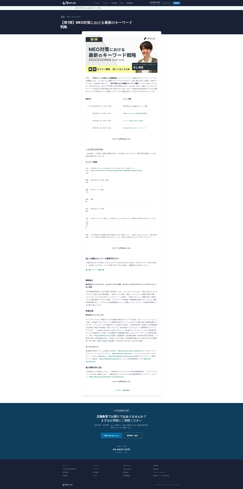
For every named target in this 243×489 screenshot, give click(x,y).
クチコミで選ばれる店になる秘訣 (133, 120)
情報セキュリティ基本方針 (161, 475)
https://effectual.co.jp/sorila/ (109, 359)
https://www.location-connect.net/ (130, 351)
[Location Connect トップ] (68, 485)
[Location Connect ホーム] (69, 3)
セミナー (106, 3)
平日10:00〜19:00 (155, 3)
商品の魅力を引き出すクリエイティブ (134, 128)
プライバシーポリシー (160, 472)
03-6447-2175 (121, 449)
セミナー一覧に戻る (121, 390)
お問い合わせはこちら (111, 435)
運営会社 (156, 469)
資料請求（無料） (133, 435)
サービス (96, 3)
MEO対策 (65, 472)
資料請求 (176, 3)
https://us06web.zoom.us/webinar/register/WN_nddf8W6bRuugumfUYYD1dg (116, 170)
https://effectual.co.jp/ (102, 335)
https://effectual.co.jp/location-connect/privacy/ (106, 377)
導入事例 (114, 3)
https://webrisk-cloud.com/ (122, 353)
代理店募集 (129, 3)
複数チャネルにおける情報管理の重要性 (135, 113)
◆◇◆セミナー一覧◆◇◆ (95, 270)
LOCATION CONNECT (69, 469)
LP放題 (65, 475)
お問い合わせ (166, 3)
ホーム (65, 8)
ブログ (121, 3)
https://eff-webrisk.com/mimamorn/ (121, 356)
